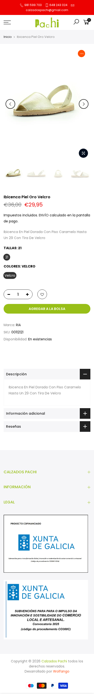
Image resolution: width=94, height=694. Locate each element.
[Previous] (10, 104)
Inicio (8, 37)
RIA (18, 325)
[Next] (83, 104)
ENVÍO (44, 215)
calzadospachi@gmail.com (47, 10)
